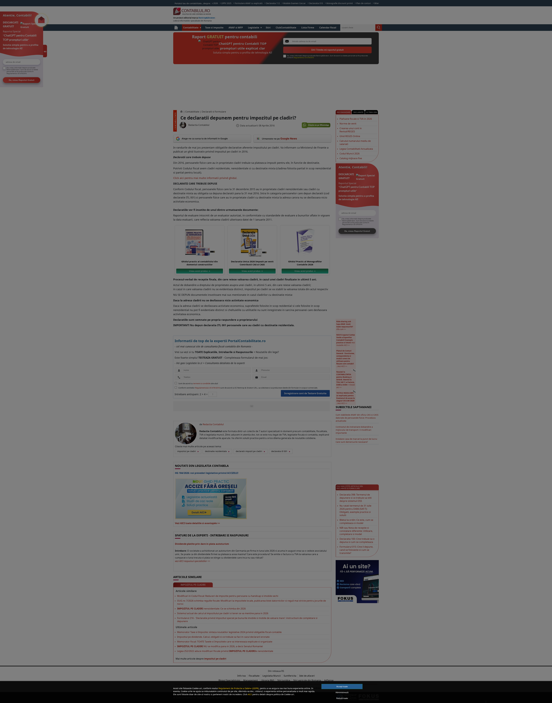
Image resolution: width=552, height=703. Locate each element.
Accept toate (342, 686)
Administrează (342, 692)
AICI (250, 694)
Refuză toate (342, 698)
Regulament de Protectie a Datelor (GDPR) (238, 688)
